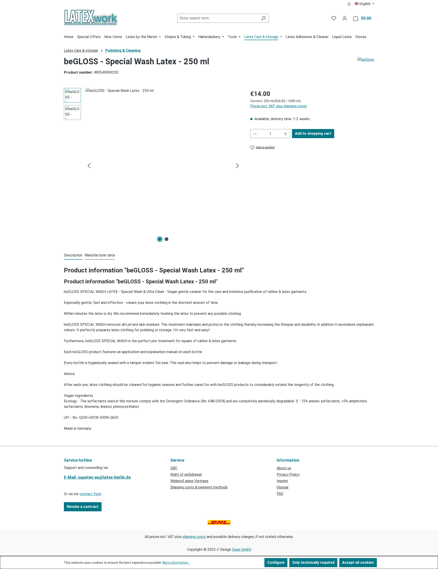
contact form (90, 494)
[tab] (73, 255)
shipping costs (194, 537)
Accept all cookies (358, 562)
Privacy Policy (288, 474)
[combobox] (217, 18)
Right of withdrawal (186, 474)
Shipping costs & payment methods (199, 487)
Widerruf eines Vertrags (189, 481)
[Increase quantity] (285, 133)
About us (284, 468)
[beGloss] (365, 68)
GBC (173, 468)
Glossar (283, 487)
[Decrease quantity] (255, 133)
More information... (176, 562)
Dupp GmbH (241, 549)
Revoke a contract (83, 506)
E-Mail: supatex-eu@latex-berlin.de (97, 477)
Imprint (282, 481)
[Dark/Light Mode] (349, 4)
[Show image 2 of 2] (166, 239)
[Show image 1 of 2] (160, 239)
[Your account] (344, 18)
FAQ (280, 493)
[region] (152, 165)
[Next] (237, 165)
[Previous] (89, 165)
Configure (275, 562)
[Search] (263, 18)
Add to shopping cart (313, 133)
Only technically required (313, 562)
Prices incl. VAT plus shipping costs (278, 106)
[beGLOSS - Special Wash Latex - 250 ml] (163, 165)
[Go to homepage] (91, 17)
